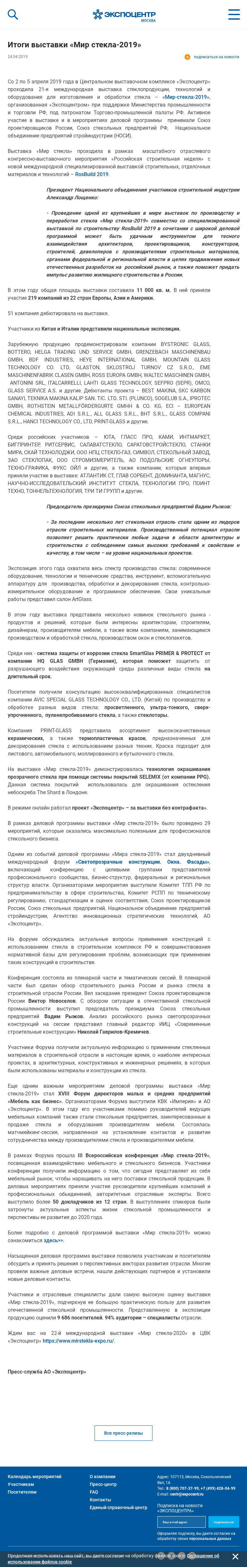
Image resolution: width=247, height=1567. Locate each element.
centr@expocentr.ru (187, 1494)
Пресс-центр (103, 1484)
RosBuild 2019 (91, 174)
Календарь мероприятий (34, 1476)
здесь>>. (54, 1240)
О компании (102, 1476)
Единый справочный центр (118, 1507)
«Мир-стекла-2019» (185, 97)
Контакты (100, 1499)
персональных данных (210, 1538)
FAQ (94, 1492)
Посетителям (22, 1492)
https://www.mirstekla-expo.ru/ (78, 1341)
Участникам (21, 1484)
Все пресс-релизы (123, 1433)
